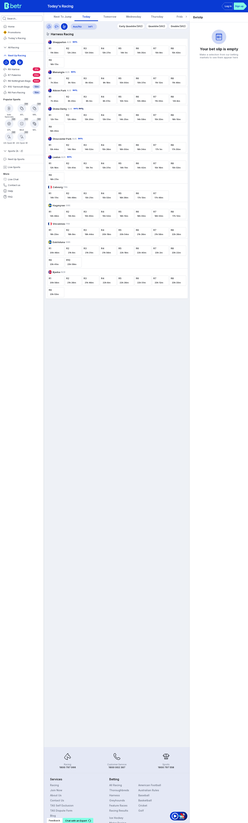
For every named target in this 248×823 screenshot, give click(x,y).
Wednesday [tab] (133, 16)
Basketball (145, 800)
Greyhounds (117, 800)
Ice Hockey (116, 817)
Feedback (54, 820)
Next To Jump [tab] (63, 16)
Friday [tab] (181, 16)
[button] (78, 820)
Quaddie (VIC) (156, 26)
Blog (53, 815)
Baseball (143, 795)
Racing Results (118, 810)
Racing (54, 785)
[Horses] (49, 26)
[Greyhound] (13, 62)
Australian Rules (148, 790)
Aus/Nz (77, 26)
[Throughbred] (6, 62)
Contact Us (57, 800)
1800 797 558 (166, 767)
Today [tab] (86, 16)
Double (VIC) (178, 26)
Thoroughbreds (119, 790)
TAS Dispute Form (61, 810)
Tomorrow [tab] (109, 16)
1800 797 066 (67, 767)
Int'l (90, 26)
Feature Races (118, 805)
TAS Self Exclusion (62, 805)
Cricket (142, 805)
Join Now (56, 790)
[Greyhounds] (56, 26)
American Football (149, 785)
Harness (114, 795)
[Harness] (20, 62)
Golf (141, 810)
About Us (56, 795)
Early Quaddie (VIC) (131, 26)
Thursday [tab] (157, 16)
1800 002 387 (117, 767)
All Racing (115, 785)
